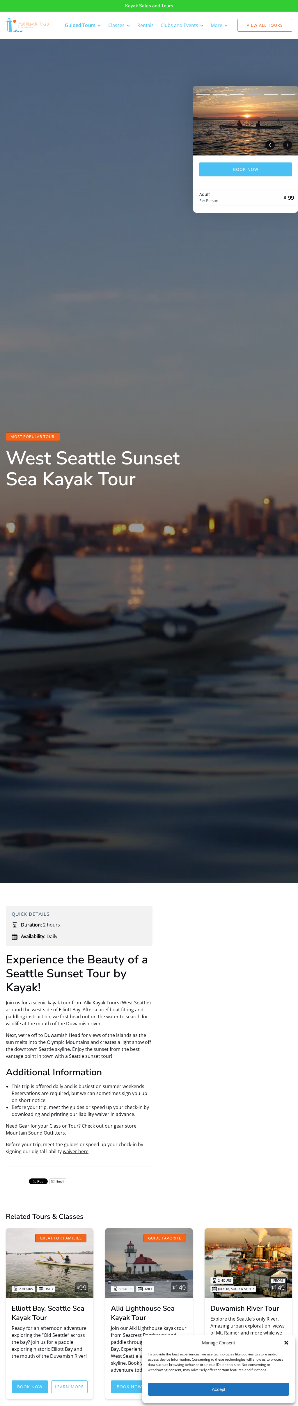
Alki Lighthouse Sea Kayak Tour (143, 1313)
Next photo (287, 145)
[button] (286, 1343)
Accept (218, 1389)
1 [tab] (203, 94)
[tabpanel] (245, 120)
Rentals (145, 25)
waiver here (75, 1151)
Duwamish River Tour (244, 1308)
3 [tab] (237, 94)
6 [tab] (288, 94)
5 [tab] (271, 94)
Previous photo (270, 145)
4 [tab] (254, 94)
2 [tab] (220, 94)
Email (60, 1181)
